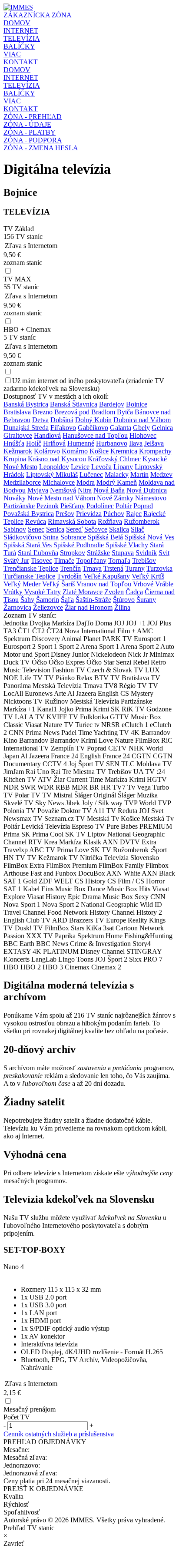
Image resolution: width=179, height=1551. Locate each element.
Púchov (113, 513)
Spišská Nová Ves (149, 537)
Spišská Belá (105, 537)
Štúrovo (124, 599)
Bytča (125, 412)
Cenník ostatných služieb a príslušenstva (58, 1434)
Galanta (120, 427)
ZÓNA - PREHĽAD (32, 116)
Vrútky (13, 591)
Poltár (124, 505)
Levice (80, 466)
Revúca (35, 521)
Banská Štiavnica (73, 404)
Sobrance (73, 537)
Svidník (146, 552)
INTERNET (20, 30)
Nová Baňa (109, 490)
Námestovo (150, 498)
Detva (40, 419)
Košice (99, 451)
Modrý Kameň (116, 482)
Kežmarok (17, 451)
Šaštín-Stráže (93, 599)
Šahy (27, 599)
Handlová (47, 435)
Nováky (14, 498)
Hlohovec (142, 435)
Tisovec (41, 560)
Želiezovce (48, 607)
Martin (139, 474)
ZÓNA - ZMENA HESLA (40, 148)
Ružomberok (141, 521)
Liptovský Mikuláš (52, 474)
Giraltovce (17, 435)
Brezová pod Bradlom (84, 412)
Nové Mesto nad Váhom (61, 498)
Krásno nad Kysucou (57, 459)
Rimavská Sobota (72, 521)
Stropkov (72, 552)
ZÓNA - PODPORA (32, 140)
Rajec (134, 513)
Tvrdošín (69, 576)
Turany (135, 568)
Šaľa (67, 599)
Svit (164, 552)
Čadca (134, 591)
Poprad (143, 505)
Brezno (43, 412)
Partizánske (19, 505)
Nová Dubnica (146, 490)
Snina (51, 537)
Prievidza (89, 513)
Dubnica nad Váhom (142, 419)
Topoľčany (91, 560)
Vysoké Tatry (42, 591)
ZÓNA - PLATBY (29, 132)
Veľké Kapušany (106, 576)
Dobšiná (61, 419)
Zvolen (114, 591)
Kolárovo (47, 451)
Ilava (136, 443)
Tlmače (64, 560)
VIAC (12, 54)
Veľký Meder (21, 584)
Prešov (65, 513)
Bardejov (111, 404)
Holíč (33, 443)
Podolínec (100, 505)
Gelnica (162, 427)
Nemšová (63, 490)
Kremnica (123, 451)
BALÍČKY (19, 46)
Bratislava (17, 412)
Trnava (92, 568)
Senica (55, 529)
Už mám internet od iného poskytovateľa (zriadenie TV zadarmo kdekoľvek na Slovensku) (83, 384)
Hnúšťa (13, 443)
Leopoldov (54, 466)
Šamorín (47, 599)
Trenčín (70, 568)
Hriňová (54, 443)
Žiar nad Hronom (89, 607)
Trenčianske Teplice (30, 568)
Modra (85, 482)
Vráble (164, 584)
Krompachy (155, 451)
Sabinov (14, 529)
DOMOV (16, 22)
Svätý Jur (16, 560)
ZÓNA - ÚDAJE (27, 124)
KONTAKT (20, 62)
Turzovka (159, 568)
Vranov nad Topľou (103, 584)
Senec (36, 529)
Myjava (37, 490)
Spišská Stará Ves (27, 545)
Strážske (98, 552)
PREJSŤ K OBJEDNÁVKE (43, 1488)
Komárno (75, 451)
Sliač (137, 529)
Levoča (101, 466)
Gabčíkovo (93, 427)
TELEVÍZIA (21, 38)
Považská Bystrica (28, 513)
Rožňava (110, 521)
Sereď (74, 529)
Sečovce (95, 529)
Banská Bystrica (25, 404)
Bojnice (136, 404)
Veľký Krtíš (148, 576)
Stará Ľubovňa (38, 552)
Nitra (85, 490)
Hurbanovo (111, 443)
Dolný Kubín (93, 419)
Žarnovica (17, 607)
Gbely (141, 427)
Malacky (117, 474)
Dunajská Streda (26, 427)
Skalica (119, 529)
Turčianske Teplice (29, 576)
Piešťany (72, 505)
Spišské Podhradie (78, 545)
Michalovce (59, 482)
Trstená (113, 568)
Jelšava (154, 443)
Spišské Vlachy (127, 545)
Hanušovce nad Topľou (95, 435)
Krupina (14, 459)
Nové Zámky (115, 498)
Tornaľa (119, 560)
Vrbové (143, 584)
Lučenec (91, 474)
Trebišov (144, 560)
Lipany (123, 466)
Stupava (123, 552)
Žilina (122, 607)
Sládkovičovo (22, 537)
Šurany (146, 599)
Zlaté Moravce (83, 591)
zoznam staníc (22, 262)
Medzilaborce (22, 482)
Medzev (161, 474)
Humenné (80, 443)
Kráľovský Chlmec (114, 459)
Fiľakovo (63, 427)
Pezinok (47, 505)
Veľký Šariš (58, 584)
